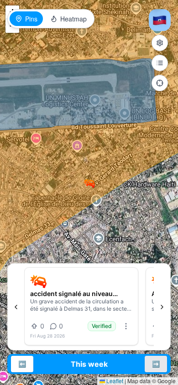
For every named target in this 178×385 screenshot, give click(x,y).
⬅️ (22, 364)
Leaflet (114, 381)
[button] (89, 183)
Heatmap (73, 18)
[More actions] (126, 326)
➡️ (156, 364)
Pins (31, 18)
